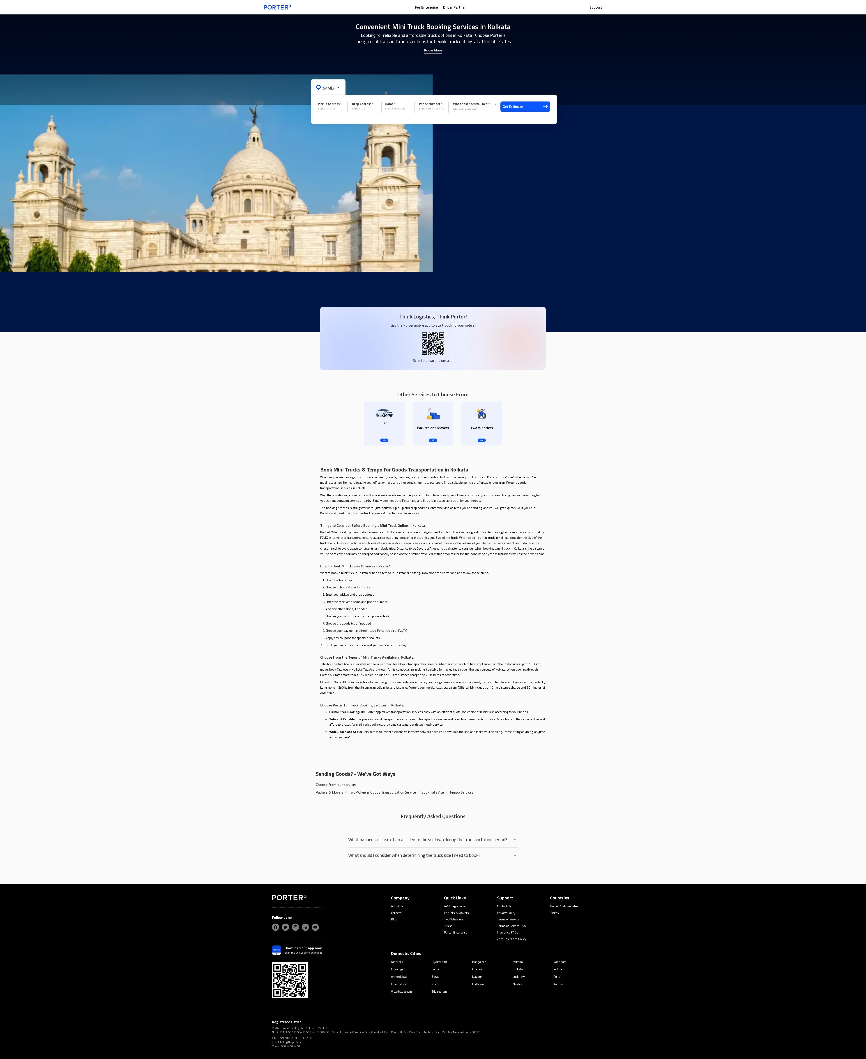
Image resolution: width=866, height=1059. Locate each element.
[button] (328, 87)
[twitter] (285, 927)
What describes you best (472, 104)
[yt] (315, 927)
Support (596, 7)
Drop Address (362, 104)
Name (390, 104)
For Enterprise (426, 7)
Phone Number (430, 104)
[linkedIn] (305, 927)
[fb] (275, 927)
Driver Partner (454, 7)
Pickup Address (330, 104)
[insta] (295, 927)
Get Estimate (513, 106)
